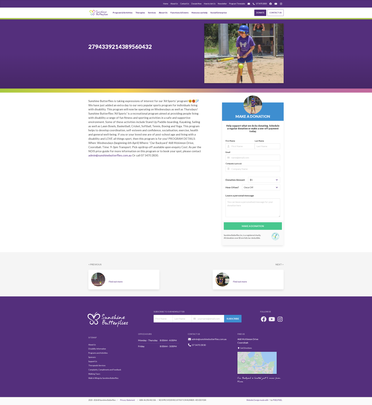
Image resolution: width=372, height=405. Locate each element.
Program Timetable (237, 3)
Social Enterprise (218, 12)
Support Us (92, 361)
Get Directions (246, 348)
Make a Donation (253, 226)
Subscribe (233, 318)
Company (234, 163)
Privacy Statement (127, 400)
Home (165, 3)
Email (228, 152)
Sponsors (92, 357)
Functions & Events (179, 12)
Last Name (259, 141)
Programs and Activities (98, 353)
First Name (230, 141)
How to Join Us (209, 3)
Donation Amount (235, 179)
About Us (174, 3)
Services (152, 12)
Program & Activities (123, 12)
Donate (260, 12)
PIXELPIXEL (277, 400)
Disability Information (97, 349)
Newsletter (222, 3)
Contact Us (184, 3)
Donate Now (196, 3)
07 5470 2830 (261, 3)
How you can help (200, 12)
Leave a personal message (240, 195)
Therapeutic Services (96, 365)
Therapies (140, 12)
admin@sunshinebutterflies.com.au (110, 155)
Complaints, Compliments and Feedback (104, 370)
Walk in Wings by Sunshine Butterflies (103, 378)
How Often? (232, 187)
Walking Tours (94, 374)
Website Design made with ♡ (258, 400)
